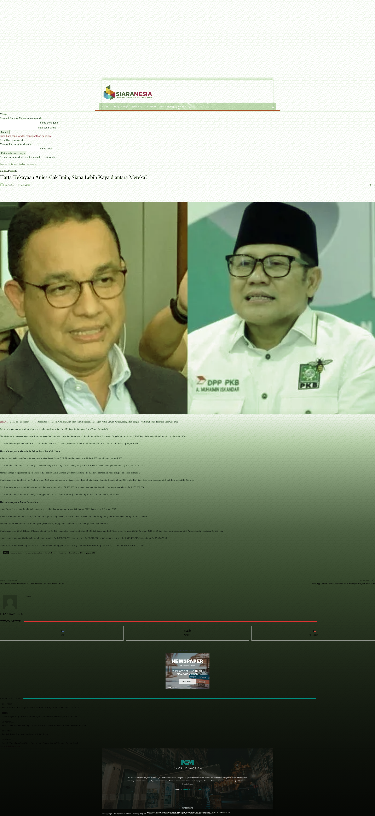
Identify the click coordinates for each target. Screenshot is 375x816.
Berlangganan (313, 628)
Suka (62, 628)
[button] (272, 106)
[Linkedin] (120, 797)
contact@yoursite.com (192, 789)
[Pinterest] (128, 797)
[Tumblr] (136, 797)
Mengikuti (187, 628)
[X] (144, 797)
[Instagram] (113, 797)
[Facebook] (105, 797)
